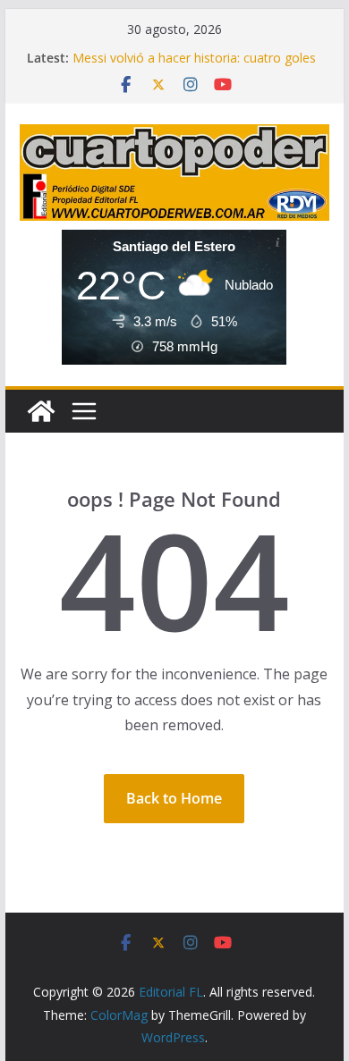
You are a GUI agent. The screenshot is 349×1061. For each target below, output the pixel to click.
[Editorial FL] (41, 411)
